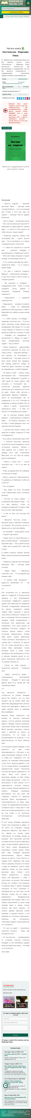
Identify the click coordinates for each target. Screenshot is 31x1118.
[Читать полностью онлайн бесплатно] (13, 3)
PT (27, 98)
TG (17, 98)
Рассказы (21, 82)
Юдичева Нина (22, 79)
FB (19, 98)
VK (29, 98)
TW (21, 98)
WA (23, 98)
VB (25, 98)
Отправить (15, 1035)
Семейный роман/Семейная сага (12, 83)
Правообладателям (7, 1114)
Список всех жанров (16, 12)
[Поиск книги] (28, 9)
